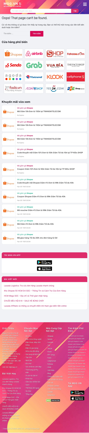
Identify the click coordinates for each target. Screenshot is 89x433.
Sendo (50, 339)
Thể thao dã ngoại (32, 388)
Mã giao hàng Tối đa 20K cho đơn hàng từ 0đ (37, 238)
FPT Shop (51, 355)
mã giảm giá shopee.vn (75, 374)
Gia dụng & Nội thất (33, 354)
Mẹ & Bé (29, 360)
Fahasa (50, 364)
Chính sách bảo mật (55, 376)
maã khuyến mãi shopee (75, 363)
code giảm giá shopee (74, 338)
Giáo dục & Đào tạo (33, 382)
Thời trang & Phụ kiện (32, 371)
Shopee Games (53, 386)
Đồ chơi (28, 364)
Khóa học (29, 379)
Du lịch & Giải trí (31, 376)
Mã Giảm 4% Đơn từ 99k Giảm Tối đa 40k (35, 224)
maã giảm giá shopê (79, 361)
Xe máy (28, 391)
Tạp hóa (29, 357)
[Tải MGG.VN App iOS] (44, 268)
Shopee (50, 336)
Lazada (50, 342)
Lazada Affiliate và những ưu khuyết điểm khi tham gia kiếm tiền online (35, 306)
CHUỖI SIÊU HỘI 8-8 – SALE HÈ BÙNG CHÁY (24, 301)
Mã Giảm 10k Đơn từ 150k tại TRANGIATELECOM (39, 111)
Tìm (74, 11)
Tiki (49, 345)
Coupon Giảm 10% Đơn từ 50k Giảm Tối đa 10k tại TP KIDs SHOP (46, 169)
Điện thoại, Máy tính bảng (33, 343)
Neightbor (51, 395)
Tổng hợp (29, 394)
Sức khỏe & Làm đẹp (33, 367)
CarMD (50, 392)
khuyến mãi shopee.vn (79, 352)
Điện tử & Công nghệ (33, 339)
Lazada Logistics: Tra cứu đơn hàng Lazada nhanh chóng (29, 285)
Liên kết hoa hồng (54, 389)
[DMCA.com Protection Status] (53, 400)
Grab (49, 367)
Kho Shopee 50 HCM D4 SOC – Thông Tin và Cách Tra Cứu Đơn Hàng (35, 291)
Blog (49, 373)
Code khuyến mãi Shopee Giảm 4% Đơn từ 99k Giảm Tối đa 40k (45, 183)
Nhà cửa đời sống (32, 351)
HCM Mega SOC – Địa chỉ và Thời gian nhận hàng (26, 296)
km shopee (71, 355)
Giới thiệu (51, 370)
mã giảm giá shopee (79, 372)
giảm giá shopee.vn (73, 350)
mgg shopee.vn (77, 366)
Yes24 (50, 348)
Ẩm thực (29, 336)
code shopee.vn (77, 344)
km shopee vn (79, 355)
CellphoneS (52, 361)
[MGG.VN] (13, 4)
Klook (50, 352)
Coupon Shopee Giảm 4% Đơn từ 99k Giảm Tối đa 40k (41, 196)
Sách (27, 385)
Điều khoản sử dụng (55, 379)
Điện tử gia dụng (32, 348)
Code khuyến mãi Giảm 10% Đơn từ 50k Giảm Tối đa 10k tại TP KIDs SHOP (50, 153)
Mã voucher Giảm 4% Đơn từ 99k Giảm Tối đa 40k (39, 210)
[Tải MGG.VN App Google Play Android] (44, 262)
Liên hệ (50, 383)
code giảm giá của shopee (75, 336)
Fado (49, 358)
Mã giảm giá (25, 108)
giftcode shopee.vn (78, 347)
